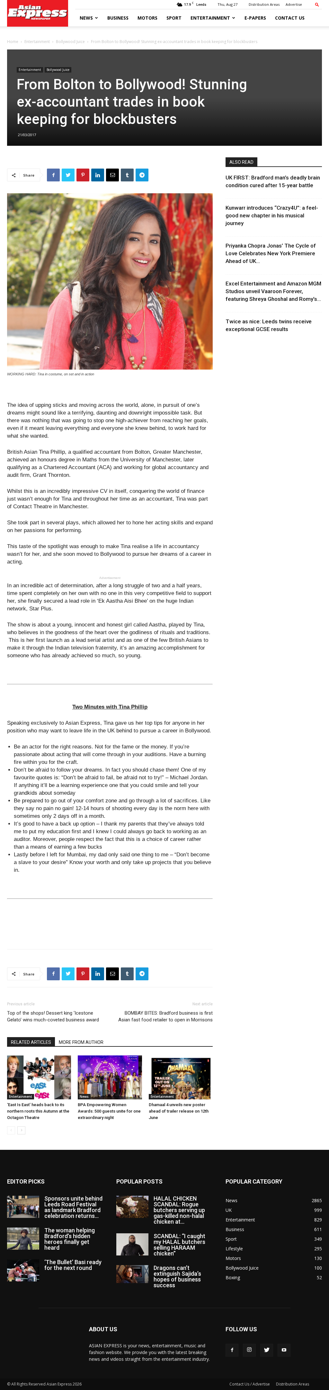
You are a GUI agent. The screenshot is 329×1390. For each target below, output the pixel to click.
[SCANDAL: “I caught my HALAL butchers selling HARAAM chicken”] (132, 1244)
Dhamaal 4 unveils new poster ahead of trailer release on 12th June (179, 1111)
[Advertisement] (110, 927)
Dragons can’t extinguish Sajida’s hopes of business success (177, 1276)
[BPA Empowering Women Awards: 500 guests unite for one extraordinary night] (110, 1077)
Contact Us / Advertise (249, 1384)
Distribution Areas (264, 4)
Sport (174, 18)
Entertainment (210, 18)
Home (12, 41)
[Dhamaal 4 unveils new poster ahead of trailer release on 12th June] (181, 1077)
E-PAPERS (255, 18)
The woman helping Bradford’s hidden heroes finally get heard (69, 1239)
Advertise (294, 4)
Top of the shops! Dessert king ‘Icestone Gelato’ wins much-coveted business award (53, 1016)
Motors (147, 18)
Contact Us (290, 18)
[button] (317, 4)
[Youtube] (284, 1350)
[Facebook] (232, 1350)
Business (118, 18)
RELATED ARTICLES (31, 1042)
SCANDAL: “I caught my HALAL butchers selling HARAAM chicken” (179, 1245)
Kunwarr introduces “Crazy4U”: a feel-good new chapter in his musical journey (272, 215)
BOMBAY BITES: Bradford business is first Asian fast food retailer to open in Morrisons (165, 1016)
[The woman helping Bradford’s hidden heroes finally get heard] (23, 1239)
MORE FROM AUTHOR (81, 1042)
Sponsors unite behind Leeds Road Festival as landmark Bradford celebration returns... (73, 1207)
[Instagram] (249, 1350)
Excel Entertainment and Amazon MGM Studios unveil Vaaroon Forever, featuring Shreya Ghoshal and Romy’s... (273, 291)
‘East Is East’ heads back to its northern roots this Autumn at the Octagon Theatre (38, 1111)
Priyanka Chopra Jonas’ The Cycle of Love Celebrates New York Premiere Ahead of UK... (271, 253)
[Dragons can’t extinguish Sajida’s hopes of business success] (132, 1274)
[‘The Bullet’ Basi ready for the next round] (23, 1270)
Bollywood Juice (70, 41)
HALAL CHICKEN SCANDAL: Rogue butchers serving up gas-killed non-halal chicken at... (179, 1210)
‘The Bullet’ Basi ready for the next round (73, 1265)
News (86, 18)
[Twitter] (266, 1350)
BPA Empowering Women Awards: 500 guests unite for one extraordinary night (109, 1111)
